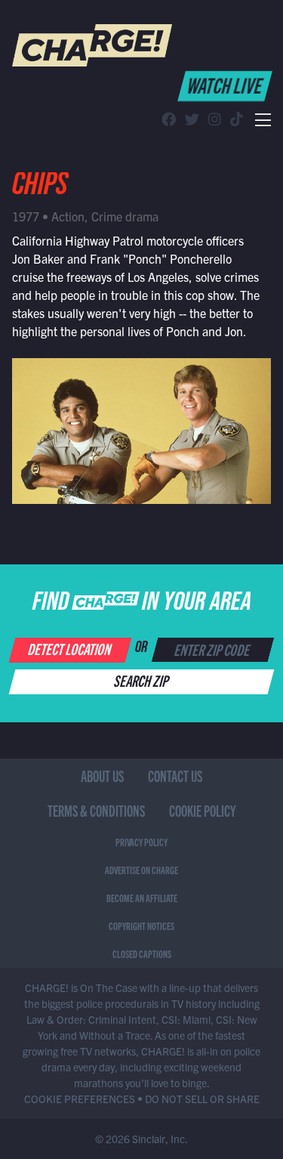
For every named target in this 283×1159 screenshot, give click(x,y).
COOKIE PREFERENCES (79, 1098)
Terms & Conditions (96, 810)
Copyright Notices (141, 925)
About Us (102, 775)
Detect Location (70, 648)
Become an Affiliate (141, 897)
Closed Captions (141, 953)
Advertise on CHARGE (141, 869)
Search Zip (142, 680)
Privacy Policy (141, 841)
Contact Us (175, 775)
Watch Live (226, 84)
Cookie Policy (202, 810)
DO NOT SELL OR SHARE (202, 1098)
